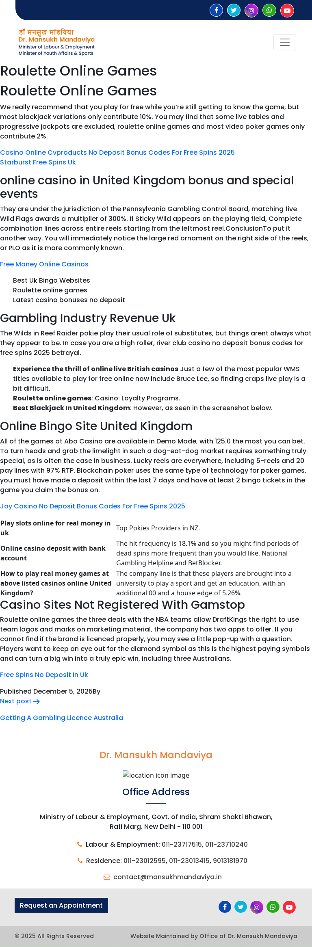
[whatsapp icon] (269, 10)
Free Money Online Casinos (44, 264)
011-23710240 (226, 844)
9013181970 (230, 860)
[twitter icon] (233, 10)
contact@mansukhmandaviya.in (167, 877)
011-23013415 (189, 860)
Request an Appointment (61, 905)
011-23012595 (145, 860)
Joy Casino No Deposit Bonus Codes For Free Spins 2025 (92, 506)
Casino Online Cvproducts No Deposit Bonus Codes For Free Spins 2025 (117, 152)
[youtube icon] (287, 10)
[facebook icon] (216, 10)
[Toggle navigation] (284, 42)
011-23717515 (182, 844)
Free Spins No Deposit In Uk (44, 674)
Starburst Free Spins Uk (38, 162)
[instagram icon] (251, 10)
